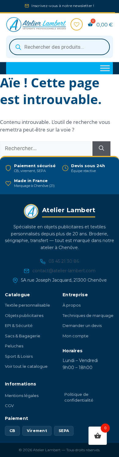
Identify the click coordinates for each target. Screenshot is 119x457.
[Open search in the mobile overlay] (59, 50)
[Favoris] (76, 28)
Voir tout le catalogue (26, 369)
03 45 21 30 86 (64, 264)
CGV (9, 408)
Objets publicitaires (24, 318)
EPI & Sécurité (19, 328)
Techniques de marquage (88, 318)
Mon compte (75, 338)
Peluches (14, 349)
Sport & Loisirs (19, 359)
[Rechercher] (101, 152)
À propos (72, 308)
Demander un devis (82, 328)
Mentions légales (21, 398)
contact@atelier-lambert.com (64, 274)
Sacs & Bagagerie (22, 338)
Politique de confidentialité (78, 400)
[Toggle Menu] (105, 71)
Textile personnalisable (27, 308)
